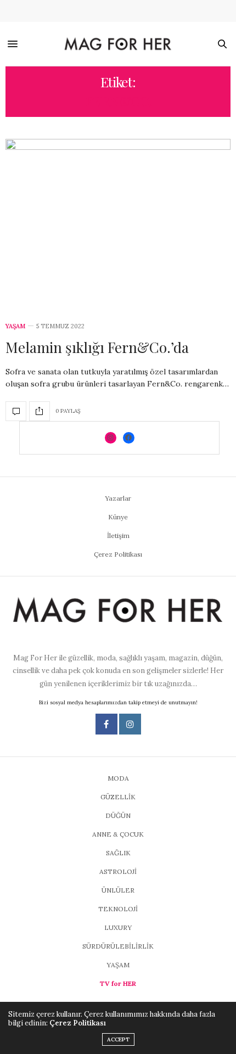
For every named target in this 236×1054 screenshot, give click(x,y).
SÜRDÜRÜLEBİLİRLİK (118, 946)
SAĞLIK (118, 853)
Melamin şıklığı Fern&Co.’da (97, 347)
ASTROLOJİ (118, 871)
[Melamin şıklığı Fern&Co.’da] (118, 224)
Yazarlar (118, 498)
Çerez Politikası (118, 554)
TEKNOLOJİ (118, 909)
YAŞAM (15, 326)
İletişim (118, 535)
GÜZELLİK (118, 797)
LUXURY (118, 927)
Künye (118, 517)
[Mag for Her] (118, 44)
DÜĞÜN (118, 815)
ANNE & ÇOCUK (118, 834)
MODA (118, 778)
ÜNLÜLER (118, 890)
